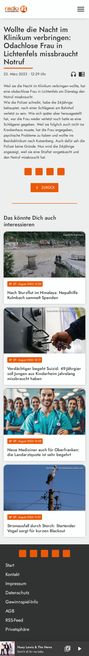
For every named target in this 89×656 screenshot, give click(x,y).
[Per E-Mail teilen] (61, 171)
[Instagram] (44, 553)
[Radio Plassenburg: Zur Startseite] (39, 9)
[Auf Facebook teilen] (28, 171)
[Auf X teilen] (39, 171)
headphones (73, 74)
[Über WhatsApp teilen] (50, 171)
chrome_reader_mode (82, 74)
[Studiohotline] (66, 553)
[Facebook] (33, 553)
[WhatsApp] (22, 553)
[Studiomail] (55, 553)
